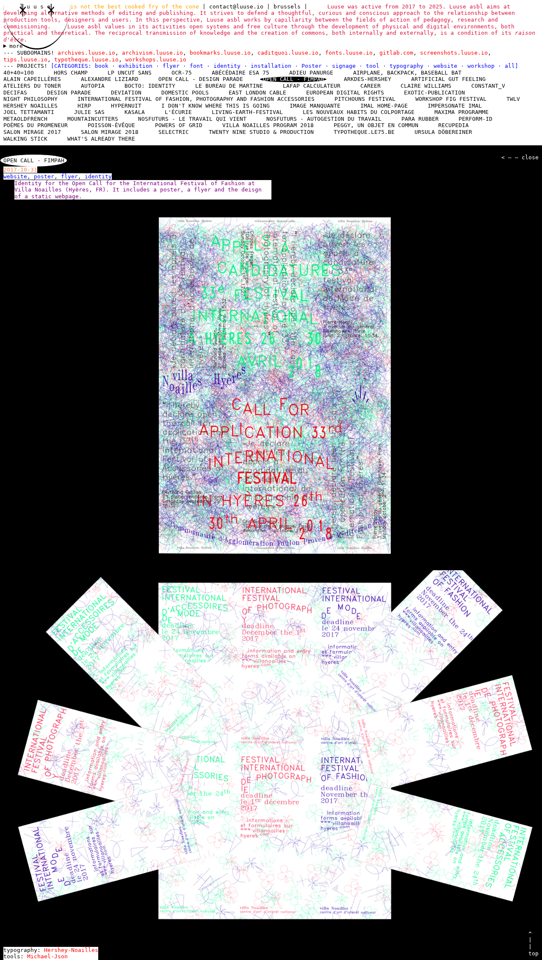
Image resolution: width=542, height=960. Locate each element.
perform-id (475, 119)
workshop (482, 66)
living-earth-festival (247, 112)
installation (273, 66)
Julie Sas (89, 112)
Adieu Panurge (311, 72)
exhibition (137, 66)
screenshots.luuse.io (454, 53)
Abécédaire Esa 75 (240, 72)
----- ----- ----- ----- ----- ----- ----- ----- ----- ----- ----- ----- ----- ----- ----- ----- (267, 46)
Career (370, 86)
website (447, 66)
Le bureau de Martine (229, 86)
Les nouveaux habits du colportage (359, 112)
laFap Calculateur (311, 86)
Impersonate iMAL (455, 106)
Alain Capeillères (32, 79)
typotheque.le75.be (364, 132)
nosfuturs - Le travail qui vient (192, 119)
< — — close (520, 157)
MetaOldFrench (25, 119)
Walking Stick (25, 139)
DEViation (126, 92)
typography (408, 66)
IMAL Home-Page (384, 106)
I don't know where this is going (215, 106)
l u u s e (37, 6)
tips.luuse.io (25, 59)
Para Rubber (420, 119)
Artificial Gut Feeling (448, 79)
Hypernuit (126, 106)
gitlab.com (396, 53)
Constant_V (488, 86)
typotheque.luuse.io (86, 59)
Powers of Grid (178, 125)
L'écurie (178, 112)
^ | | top (533, 943)
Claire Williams (426, 86)
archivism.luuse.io (152, 53)
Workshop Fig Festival (451, 99)
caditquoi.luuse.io (287, 53)
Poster (313, 66)
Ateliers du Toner (32, 86)
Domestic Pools (185, 92)
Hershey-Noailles (71, 950)
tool (374, 66)
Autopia (93, 86)
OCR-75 (181, 72)
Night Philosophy (30, 99)
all (510, 66)
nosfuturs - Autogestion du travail (324, 119)
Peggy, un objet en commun (376, 125)
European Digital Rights (345, 92)
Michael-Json (47, 956)
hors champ (71, 72)
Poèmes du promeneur (35, 125)
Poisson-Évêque (111, 125)
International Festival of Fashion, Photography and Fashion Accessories (196, 99)
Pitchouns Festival (365, 99)
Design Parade (69, 92)
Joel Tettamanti (28, 112)
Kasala (134, 112)
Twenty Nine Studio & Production (261, 132)
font (198, 66)
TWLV (513, 99)
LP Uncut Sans (130, 72)
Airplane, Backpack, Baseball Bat (407, 72)
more (16, 46)
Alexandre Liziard (109, 79)
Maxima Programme (461, 112)
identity (228, 66)
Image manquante (315, 106)
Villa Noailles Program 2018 (268, 125)
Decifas (15, 92)
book (103, 66)
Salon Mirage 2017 (32, 132)
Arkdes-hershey (367, 79)
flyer (173, 66)
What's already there (101, 139)
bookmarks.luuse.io (220, 53)
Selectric (173, 132)
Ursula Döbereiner (443, 132)
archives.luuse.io (86, 53)
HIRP (84, 106)
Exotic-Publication (434, 92)
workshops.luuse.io (155, 59)
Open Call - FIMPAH (293, 79)
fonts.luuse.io (349, 53)
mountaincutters (92, 119)
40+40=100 (18, 72)
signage (345, 66)
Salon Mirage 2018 (109, 132)
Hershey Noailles (30, 106)
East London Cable (257, 92)
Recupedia (453, 125)
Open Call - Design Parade (200, 79)
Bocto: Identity (149, 86)
